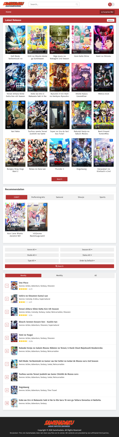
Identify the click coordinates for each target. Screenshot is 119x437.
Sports (102, 197)
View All (110, 20)
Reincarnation (57, 312)
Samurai (59, 197)
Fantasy (43, 286)
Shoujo (81, 197)
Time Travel (52, 390)
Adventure (35, 286)
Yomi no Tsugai (26, 335)
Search (60, 266)
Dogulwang (24, 387)
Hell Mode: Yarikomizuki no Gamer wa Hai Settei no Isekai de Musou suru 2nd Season (58, 361)
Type (31, 261)
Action (28, 286)
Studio (31, 255)
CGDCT (16, 197)
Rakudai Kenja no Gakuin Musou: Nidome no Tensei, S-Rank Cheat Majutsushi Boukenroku (61, 348)
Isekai (48, 312)
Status (86, 255)
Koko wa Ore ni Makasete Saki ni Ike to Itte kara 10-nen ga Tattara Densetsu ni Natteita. (60, 400)
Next (59, 179)
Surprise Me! (108, 12)
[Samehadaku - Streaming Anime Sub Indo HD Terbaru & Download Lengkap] (13, 5)
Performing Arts (38, 197)
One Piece (23, 283)
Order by (86, 261)
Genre (31, 250)
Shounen (51, 286)
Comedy (29, 299)
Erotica (36, 299)
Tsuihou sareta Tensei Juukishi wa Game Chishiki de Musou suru (48, 374)
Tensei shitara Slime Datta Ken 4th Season (39, 309)
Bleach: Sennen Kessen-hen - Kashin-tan (38, 322)
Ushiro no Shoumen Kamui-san (33, 296)
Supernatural (44, 299)
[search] (77, 4)
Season (86, 250)
